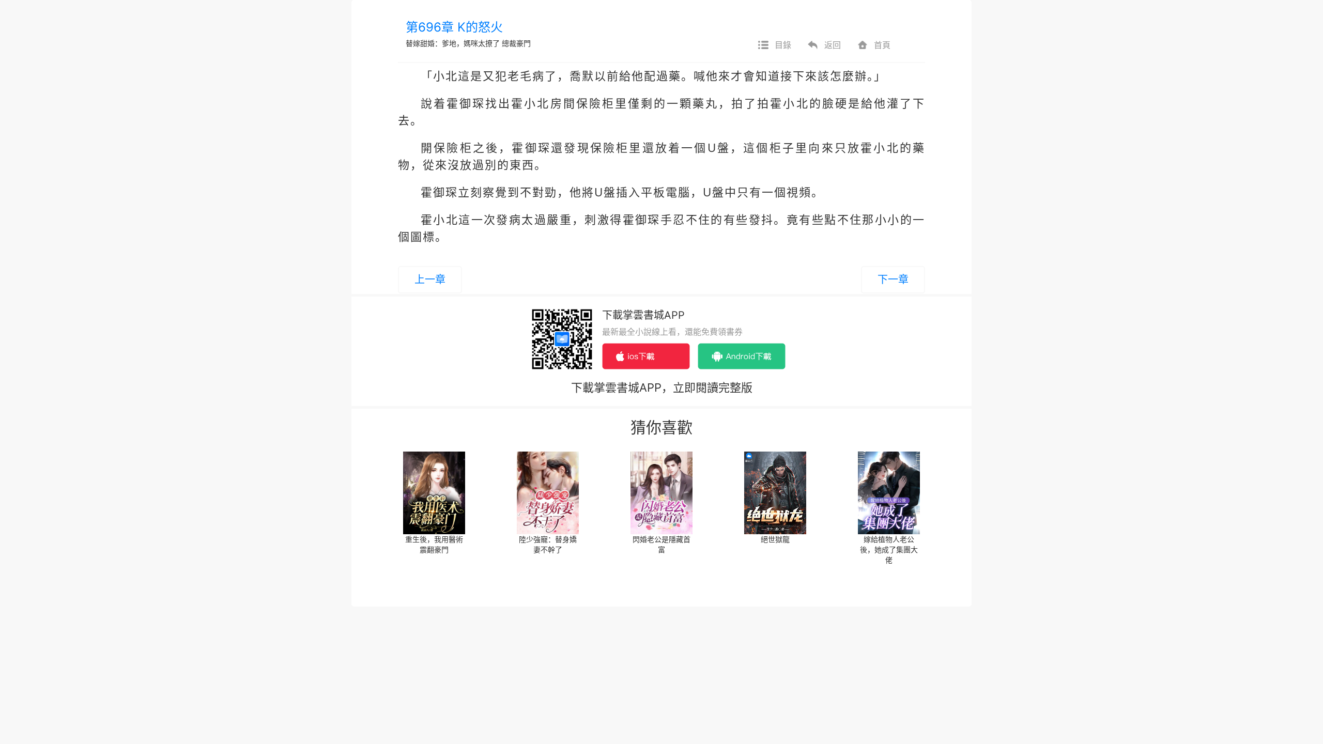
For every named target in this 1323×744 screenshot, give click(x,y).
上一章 (429, 279)
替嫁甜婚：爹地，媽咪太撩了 (453, 43)
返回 (832, 45)
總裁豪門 (516, 43)
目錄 (783, 45)
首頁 (882, 45)
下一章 (893, 279)
